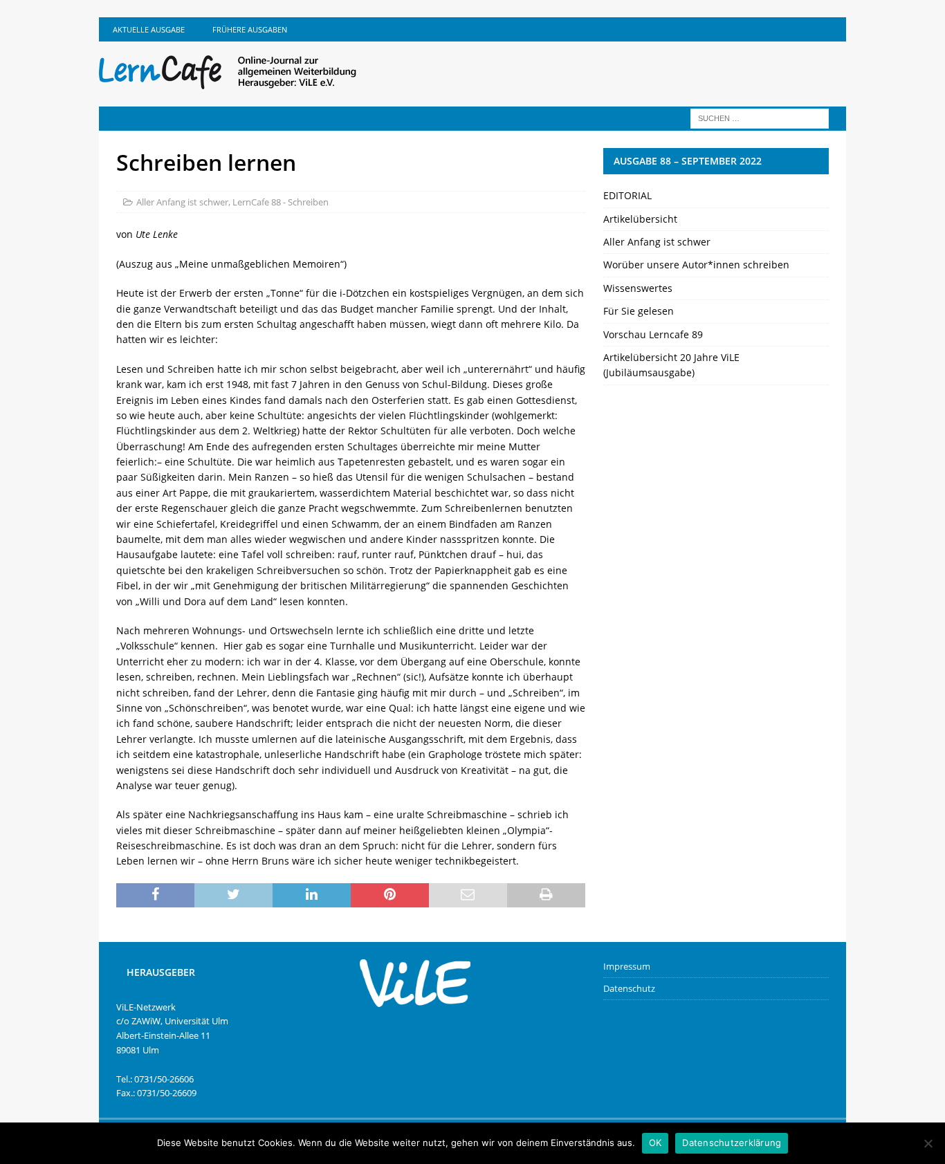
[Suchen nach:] (759, 117)
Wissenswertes (637, 288)
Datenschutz (629, 988)
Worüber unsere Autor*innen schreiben (696, 264)
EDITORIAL (627, 195)
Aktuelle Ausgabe (149, 29)
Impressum (626, 966)
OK (655, 1142)
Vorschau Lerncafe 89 (653, 334)
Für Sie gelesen (638, 310)
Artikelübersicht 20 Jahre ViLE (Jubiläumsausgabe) (671, 365)
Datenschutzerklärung (731, 1142)
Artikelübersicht (640, 218)
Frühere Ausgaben (249, 29)
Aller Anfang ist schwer (182, 202)
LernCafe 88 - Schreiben (280, 202)
